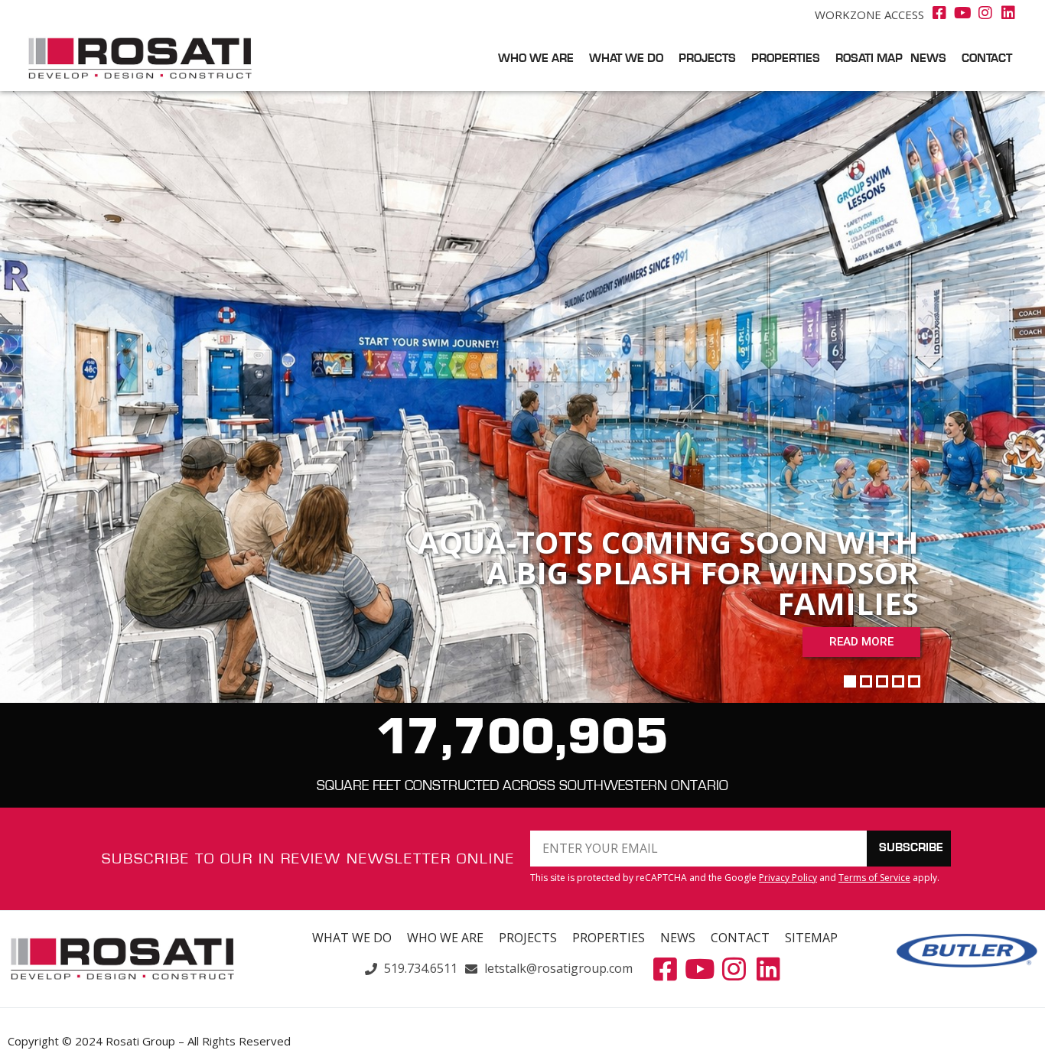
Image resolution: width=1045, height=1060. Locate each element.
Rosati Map (869, 59)
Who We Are (536, 59)
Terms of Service (874, 877)
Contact (987, 59)
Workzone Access (869, 14)
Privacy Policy (788, 877)
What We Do (626, 59)
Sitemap (811, 937)
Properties (785, 59)
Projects (707, 59)
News (928, 59)
